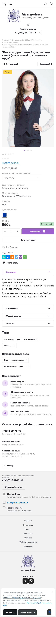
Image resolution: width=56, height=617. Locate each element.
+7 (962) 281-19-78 (25, 32)
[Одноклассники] (12, 257)
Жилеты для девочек (10, 42)
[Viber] (20, 257)
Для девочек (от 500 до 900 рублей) (26, 40)
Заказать (28, 29)
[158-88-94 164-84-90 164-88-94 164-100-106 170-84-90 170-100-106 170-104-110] (21, 178)
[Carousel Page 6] (31, 150)
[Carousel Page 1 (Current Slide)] (24, 150)
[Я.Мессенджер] (4, 257)
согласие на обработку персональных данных (22, 598)
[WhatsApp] (25, 257)
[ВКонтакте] (8, 257)
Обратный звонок (14, 487)
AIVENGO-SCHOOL (10, 163)
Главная (5, 40)
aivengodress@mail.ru (17, 502)
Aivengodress (32, 14)
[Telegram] (16, 257)
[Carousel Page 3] (27, 150)
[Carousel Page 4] (28, 150)
